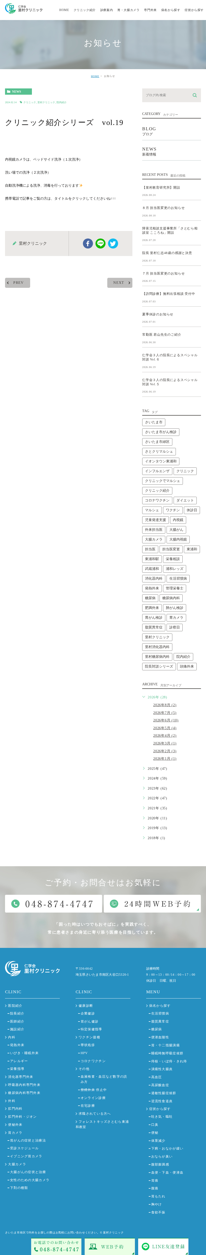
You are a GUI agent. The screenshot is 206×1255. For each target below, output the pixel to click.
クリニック (29, 102)
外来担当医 (154, 530)
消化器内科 (154, 578)
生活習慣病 (178, 578)
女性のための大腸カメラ (29, 1180)
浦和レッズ (174, 569)
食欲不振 (158, 1212)
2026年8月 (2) (165, 705)
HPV (84, 1053)
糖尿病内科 (171, 598)
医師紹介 (17, 1021)
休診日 (192, 510)
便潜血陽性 (160, 1037)
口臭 (155, 1124)
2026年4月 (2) (165, 735)
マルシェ (152, 510)
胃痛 (155, 1180)
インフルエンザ (157, 471)
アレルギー (19, 1061)
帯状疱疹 (88, 1045)
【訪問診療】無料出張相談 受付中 (168, 294)
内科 (11, 1037)
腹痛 (155, 1188)
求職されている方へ (95, 1113)
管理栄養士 (174, 588)
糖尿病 (150, 598)
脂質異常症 (154, 627)
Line (100, 243)
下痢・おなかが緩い (167, 1148)
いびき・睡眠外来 (24, 1053)
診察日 (174, 627)
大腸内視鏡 (178, 539)
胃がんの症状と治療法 (28, 1140)
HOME (95, 76)
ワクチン (173, 510)
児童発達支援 (155, 520)
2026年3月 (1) (165, 743)
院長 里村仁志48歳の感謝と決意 (167, 253)
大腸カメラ (154, 539)
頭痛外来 (187, 666)
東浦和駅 (152, 559)
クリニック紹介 (157, 490)
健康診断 (86, 1006)
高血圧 (156, 1077)
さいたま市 (154, 422)
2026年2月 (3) (165, 751)
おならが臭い (162, 1156)
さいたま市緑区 (157, 442)
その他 (84, 1069)
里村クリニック (46, 102)
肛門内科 (15, 1108)
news (16, 91)
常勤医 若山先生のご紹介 (161, 334)
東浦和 (192, 549)
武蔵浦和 (152, 569)
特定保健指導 (91, 1029)
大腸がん (176, 530)
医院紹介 (15, 1006)
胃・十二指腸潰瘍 (165, 1045)
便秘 (155, 1133)
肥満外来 (152, 608)
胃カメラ (176, 617)
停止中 (94, 1090)
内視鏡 (178, 520)
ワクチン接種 (89, 1037)
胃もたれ (158, 1196)
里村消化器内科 (157, 647)
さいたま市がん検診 (161, 432)
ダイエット (185, 500)
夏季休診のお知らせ (157, 314)
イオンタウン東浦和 (161, 461)
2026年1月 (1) (165, 759)
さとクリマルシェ (159, 451)
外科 (11, 1101)
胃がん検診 (154, 617)
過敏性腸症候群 (163, 1093)
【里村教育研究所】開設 (161, 187)
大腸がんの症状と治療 (28, 1172)
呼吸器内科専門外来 (24, 1085)
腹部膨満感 (160, 1164)
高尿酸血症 (160, 1085)
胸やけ (156, 1204)
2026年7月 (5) (165, 713)
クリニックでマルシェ (162, 481)
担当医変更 (171, 549)
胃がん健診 (90, 1021)
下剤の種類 (19, 1188)
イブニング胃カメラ (26, 1156)
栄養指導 (17, 1069)
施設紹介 (17, 1029)
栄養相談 (173, 559)
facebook (88, 243)
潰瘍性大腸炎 (162, 1069)
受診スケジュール (24, 1148)
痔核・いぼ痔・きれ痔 (169, 1061)
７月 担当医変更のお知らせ (163, 273)
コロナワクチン (157, 500)
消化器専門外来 (20, 1077)
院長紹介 (17, 1013)
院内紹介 (62, 102)
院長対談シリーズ (159, 666)
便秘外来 (15, 1124)
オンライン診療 (93, 1098)
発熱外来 (152, 588)
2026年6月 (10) (166, 720)
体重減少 (158, 1141)
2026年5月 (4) (165, 728)
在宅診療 (88, 1105)
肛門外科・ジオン (22, 1116)
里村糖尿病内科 (157, 657)
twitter (113, 243)
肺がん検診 (174, 608)
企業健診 (88, 1013)
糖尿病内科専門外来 (24, 1093)
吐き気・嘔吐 (162, 1116)
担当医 (150, 549)
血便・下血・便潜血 (167, 1172)
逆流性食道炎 (162, 1101)
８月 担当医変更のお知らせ (163, 208)
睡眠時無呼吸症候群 (167, 1053)
